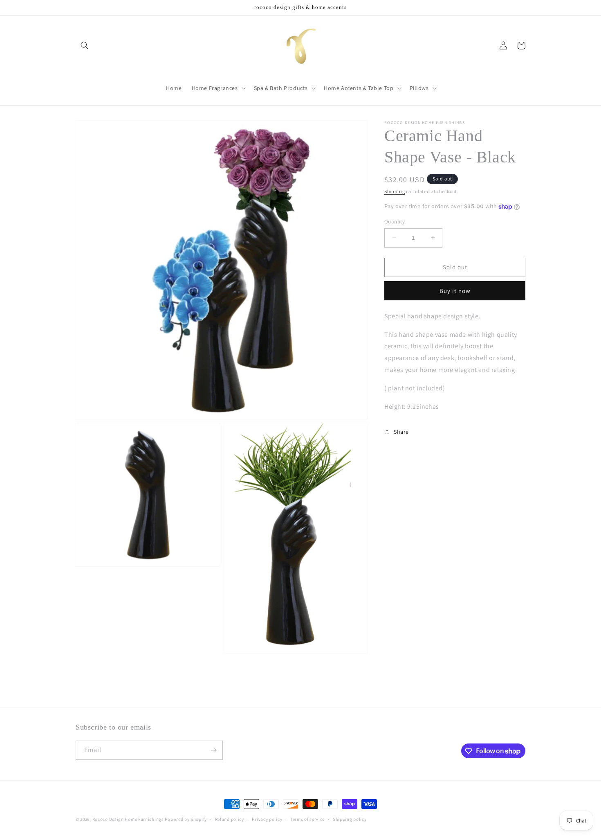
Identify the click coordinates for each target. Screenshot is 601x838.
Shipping (394, 191)
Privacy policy (267, 819)
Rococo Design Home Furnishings (128, 819)
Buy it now (455, 291)
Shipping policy (350, 819)
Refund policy (229, 819)
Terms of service (307, 819)
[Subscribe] (213, 750)
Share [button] (401, 431)
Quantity (394, 221)
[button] (85, 45)
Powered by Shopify (186, 819)
